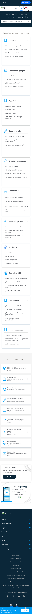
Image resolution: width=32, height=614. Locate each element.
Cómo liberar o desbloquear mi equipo (16, 49)
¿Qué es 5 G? (9, 252)
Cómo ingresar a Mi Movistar (13, 170)
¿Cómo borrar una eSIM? (12, 282)
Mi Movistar (25, 2)
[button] (25, 8)
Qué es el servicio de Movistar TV (15, 197)
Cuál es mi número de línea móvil (15, 173)
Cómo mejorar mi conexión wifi (14, 145)
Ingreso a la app (10, 109)
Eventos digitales (7, 549)
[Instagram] (13, 596)
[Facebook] (8, 596)
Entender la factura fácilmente (14, 86)
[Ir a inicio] (3, 8)
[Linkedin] (24, 596)
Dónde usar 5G (9, 256)
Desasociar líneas (10, 113)
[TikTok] (8, 601)
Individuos (5, 3)
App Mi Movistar (6, 523)
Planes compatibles (11, 259)
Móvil (3, 536)
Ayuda (3, 540)
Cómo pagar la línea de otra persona (16, 177)
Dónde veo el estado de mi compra (15, 53)
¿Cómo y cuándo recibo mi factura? (15, 79)
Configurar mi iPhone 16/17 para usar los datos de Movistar (16, 339)
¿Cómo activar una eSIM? (12, 291)
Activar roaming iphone (12, 344)
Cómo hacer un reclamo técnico (14, 136)
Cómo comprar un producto (13, 46)
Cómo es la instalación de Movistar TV (16, 206)
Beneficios (5, 544)
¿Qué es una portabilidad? (13, 306)
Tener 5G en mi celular (12, 263)
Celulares (4, 519)
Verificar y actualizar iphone (13, 335)
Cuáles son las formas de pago (14, 56)
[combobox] (15, 3)
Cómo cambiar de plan (11, 166)
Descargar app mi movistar (13, 106)
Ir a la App (25, 610)
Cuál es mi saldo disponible (13, 227)
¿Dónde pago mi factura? (12, 83)
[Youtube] (19, 596)
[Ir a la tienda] (21, 8)
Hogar (3, 528)
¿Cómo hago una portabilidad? (14, 309)
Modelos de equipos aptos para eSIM (16, 278)
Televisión (5, 532)
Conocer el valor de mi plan (13, 76)
